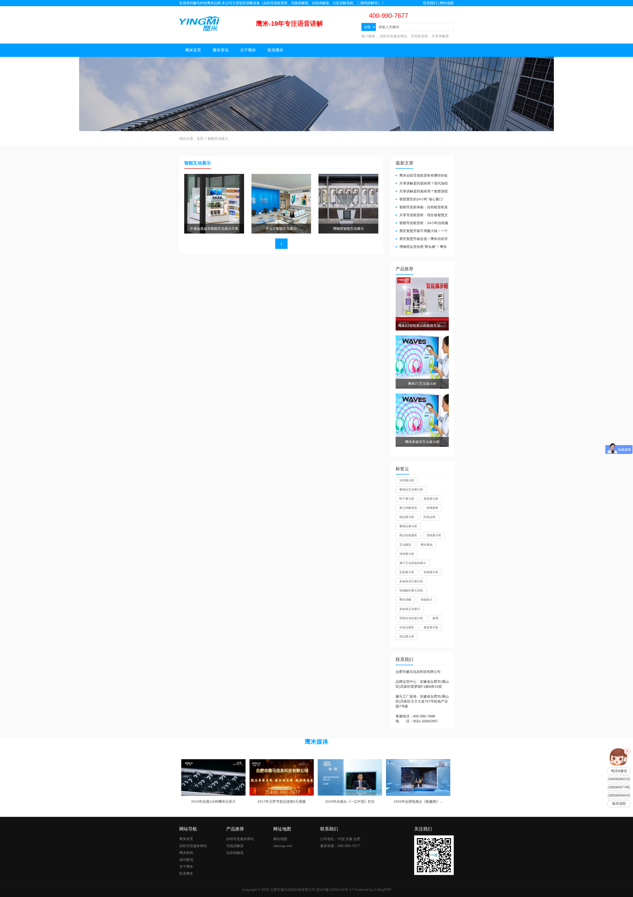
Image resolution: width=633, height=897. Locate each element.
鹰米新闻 (186, 853)
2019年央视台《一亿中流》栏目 (350, 801)
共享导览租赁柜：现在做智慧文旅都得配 (422, 215)
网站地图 (447, 3)
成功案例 (186, 860)
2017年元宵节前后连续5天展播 (282, 801)
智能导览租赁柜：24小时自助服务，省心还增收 (422, 223)
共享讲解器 (440, 36)
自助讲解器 (235, 853)
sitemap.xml (282, 846)
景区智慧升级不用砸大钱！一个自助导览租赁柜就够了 (422, 231)
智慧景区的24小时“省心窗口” (421, 199)
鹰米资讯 (220, 50)
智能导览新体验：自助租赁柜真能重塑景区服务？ (422, 207)
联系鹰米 (275, 50)
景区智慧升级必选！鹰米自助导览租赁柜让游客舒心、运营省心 (422, 239)
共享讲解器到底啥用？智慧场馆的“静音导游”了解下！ (422, 191)
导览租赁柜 (419, 36)
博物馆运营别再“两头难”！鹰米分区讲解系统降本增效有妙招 (421, 247)
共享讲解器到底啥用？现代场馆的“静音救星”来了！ (422, 183)
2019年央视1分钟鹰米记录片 (213, 801)
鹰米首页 (193, 50)
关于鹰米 (248, 50)
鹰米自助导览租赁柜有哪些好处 (423, 175)
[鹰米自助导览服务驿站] (200, 23)
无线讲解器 (235, 846)
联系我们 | (431, 3)
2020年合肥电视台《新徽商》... (418, 801)
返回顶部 (619, 803)
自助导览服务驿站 (393, 36)
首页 (200, 139)
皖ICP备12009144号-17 (334, 890)
